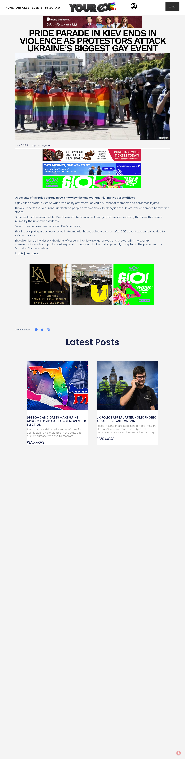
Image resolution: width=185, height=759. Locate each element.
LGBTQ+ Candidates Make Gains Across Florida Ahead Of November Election (56, 421)
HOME (10, 7)
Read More (35, 442)
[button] (36, 329)
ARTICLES (22, 7)
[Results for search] (153, 12)
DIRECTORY (52, 7)
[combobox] (153, 6)
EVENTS (37, 7)
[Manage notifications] (178, 753)
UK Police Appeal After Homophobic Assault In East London (126, 419)
